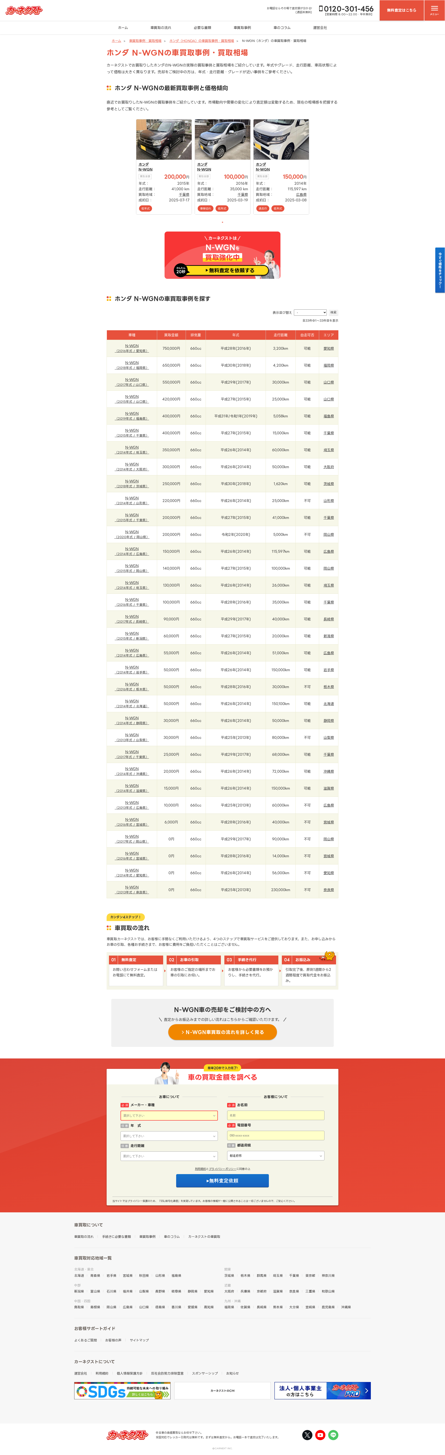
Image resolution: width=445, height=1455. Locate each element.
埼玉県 (329, 450)
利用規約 (200, 1168)
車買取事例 (242, 28)
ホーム (123, 28)
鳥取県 (79, 1307)
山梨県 (329, 738)
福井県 (128, 1291)
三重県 (310, 1291)
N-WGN (146, 169)
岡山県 (329, 535)
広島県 (301, 195)
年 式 (135, 1126)
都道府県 (244, 1145)
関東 (227, 1269)
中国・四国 (82, 1301)
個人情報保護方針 (130, 1373)
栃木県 (329, 687)
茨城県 (329, 484)
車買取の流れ (160, 28)
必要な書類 (202, 28)
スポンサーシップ (205, 1373)
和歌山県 (328, 1291)
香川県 (176, 1307)
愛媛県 (192, 1307)
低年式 (145, 208)
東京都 (310, 1275)
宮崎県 (310, 1307)
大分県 (294, 1307)
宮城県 (329, 822)
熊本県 (278, 1307)
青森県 (95, 1275)
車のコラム (282, 28)
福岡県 (329, 365)
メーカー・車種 (142, 1105)
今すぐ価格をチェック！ (440, 270)
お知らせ (232, 1373)
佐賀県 (245, 1307)
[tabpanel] (164, 166)
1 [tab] (222, 222)
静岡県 (329, 721)
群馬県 (262, 1275)
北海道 (329, 704)
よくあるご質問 (85, 1340)
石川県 (111, 1291)
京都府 (262, 1291)
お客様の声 (113, 1340)
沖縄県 (329, 771)
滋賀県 (329, 788)
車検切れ (205, 208)
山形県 (329, 501)
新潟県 (329, 636)
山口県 (329, 382)
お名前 (242, 1105)
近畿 (227, 1285)
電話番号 (244, 1125)
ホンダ (144, 164)
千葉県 (184, 195)
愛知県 (329, 348)
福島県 (329, 416)
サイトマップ (139, 1340)
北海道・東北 (84, 1269)
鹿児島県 (328, 1307)
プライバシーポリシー (222, 1168)
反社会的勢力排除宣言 (167, 1373)
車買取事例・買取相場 (145, 40)
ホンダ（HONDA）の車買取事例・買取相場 (201, 40)
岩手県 (329, 670)
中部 (77, 1285)
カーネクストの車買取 (204, 1236)
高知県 (209, 1307)
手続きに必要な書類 (116, 1236)
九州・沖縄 (232, 1301)
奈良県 (329, 890)
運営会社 (320, 28)
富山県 (95, 1291)
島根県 (95, 1307)
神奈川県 (328, 1275)
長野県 (160, 1291)
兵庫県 (245, 1291)
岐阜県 (176, 1291)
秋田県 (144, 1275)
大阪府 (329, 467)
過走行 (263, 208)
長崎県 (329, 619)
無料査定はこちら (401, 10)
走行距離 (137, 1146)
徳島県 (160, 1307)
